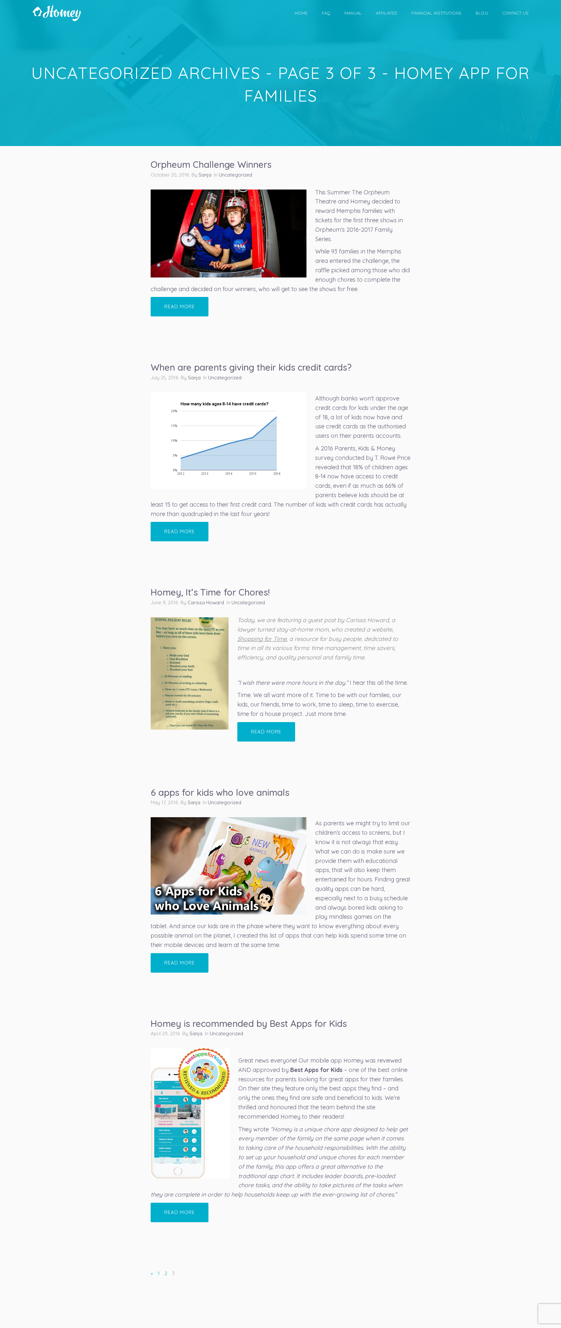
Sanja (205, 175)
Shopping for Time (262, 639)
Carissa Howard (206, 602)
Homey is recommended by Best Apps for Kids (249, 1023)
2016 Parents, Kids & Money (358, 448)
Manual (353, 13)
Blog (482, 13)
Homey (353, 1060)
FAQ (326, 13)
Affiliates (386, 13)
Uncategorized (235, 175)
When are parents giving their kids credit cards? (251, 367)
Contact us (515, 13)
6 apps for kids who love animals (220, 792)
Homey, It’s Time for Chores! (210, 592)
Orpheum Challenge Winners (211, 164)
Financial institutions (436, 13)
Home (301, 13)
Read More (179, 306)
